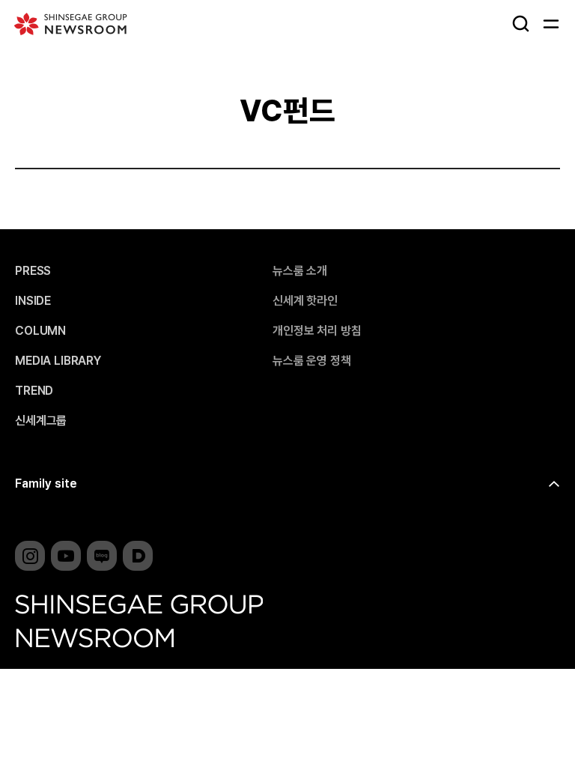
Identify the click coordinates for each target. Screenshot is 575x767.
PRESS (33, 271)
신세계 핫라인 (305, 301)
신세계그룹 (41, 421)
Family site (46, 483)
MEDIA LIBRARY (58, 361)
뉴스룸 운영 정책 (312, 361)
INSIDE (33, 301)
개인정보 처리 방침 (317, 331)
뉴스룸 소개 (300, 271)
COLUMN (40, 331)
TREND (34, 391)
